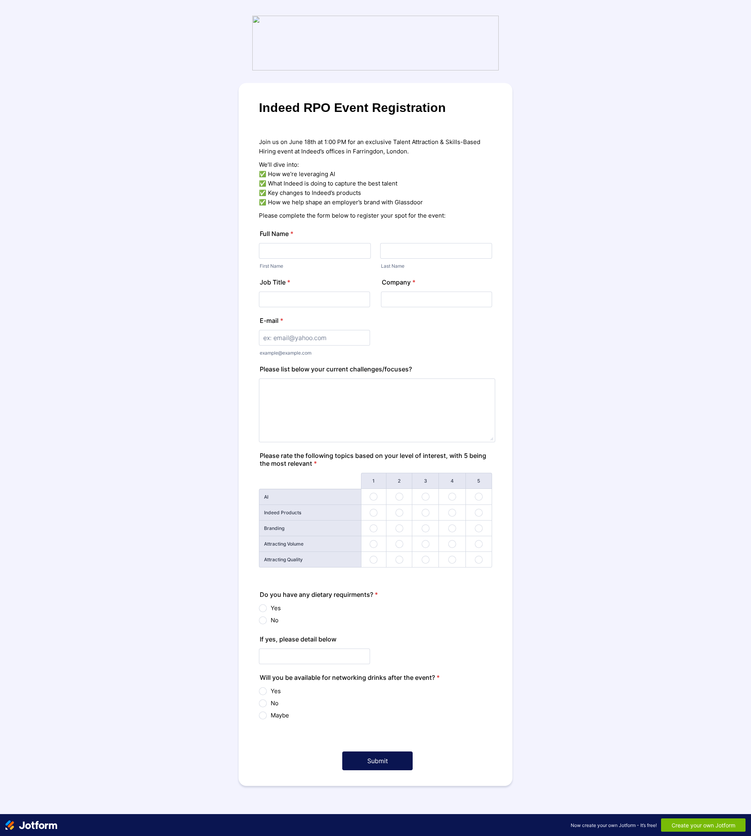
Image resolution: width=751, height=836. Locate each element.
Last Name (392, 266)
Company (398, 282)
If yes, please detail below (298, 639)
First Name (271, 266)
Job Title (275, 282)
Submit (377, 761)
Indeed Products (282, 512)
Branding (274, 528)
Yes (276, 608)
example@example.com (285, 353)
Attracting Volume (284, 544)
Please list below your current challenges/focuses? (336, 369)
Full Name (276, 234)
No (274, 620)
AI (266, 497)
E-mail (271, 320)
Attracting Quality (283, 559)
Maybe (280, 715)
